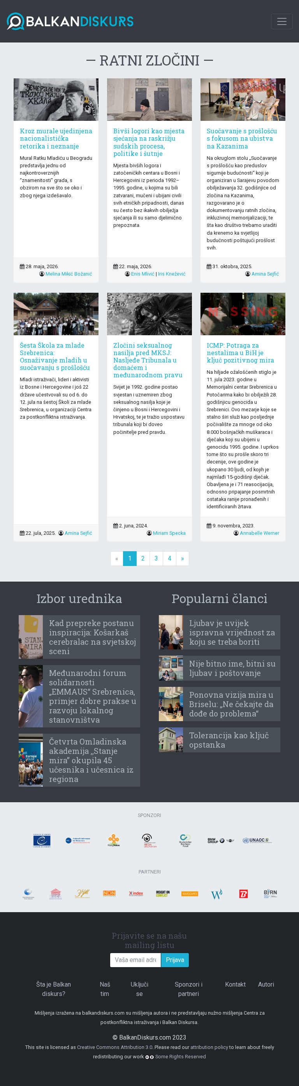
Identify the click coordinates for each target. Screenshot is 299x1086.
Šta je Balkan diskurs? (53, 989)
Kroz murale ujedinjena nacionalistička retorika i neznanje (56, 138)
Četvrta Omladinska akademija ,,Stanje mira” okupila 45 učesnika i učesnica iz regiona (91, 760)
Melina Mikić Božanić (69, 274)
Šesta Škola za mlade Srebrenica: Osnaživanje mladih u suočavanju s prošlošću (55, 356)
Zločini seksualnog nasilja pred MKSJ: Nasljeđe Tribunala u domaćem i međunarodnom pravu (148, 360)
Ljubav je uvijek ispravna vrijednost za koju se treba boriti (232, 632)
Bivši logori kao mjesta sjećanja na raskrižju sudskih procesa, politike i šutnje (149, 142)
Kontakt (235, 984)
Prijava (175, 960)
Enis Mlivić (143, 274)
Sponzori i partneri (188, 989)
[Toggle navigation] (282, 21)
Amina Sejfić (265, 274)
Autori (266, 984)
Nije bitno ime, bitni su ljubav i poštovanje (232, 668)
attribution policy (209, 1047)
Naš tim (105, 989)
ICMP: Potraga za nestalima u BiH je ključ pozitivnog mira (240, 352)
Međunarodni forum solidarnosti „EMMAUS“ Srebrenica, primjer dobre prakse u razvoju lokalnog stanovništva (92, 696)
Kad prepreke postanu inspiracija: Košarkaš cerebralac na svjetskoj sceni (92, 637)
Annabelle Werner (259, 533)
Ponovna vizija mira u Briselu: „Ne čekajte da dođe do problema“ (231, 704)
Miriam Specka (169, 533)
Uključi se (139, 989)
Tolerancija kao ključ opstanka (229, 740)
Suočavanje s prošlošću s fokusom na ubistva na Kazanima (242, 138)
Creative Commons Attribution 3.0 (114, 1047)
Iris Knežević (172, 274)
